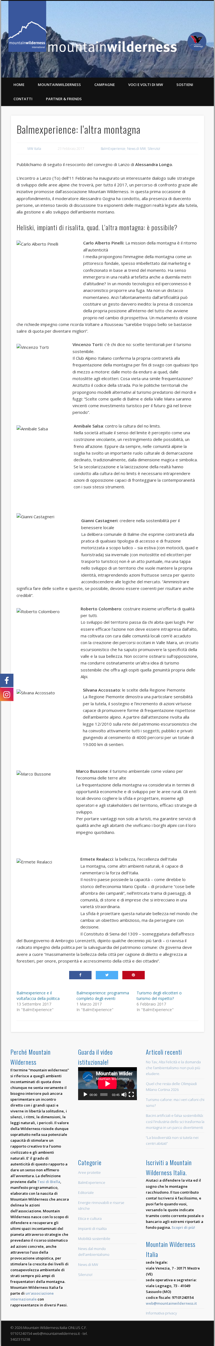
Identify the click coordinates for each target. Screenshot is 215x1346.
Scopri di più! (183, 1227)
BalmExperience (113, 148)
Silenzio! (154, 148)
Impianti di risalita (92, 1228)
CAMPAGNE (104, 84)
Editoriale (86, 1192)
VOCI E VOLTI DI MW (145, 84)
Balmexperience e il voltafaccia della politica (38, 995)
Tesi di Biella (48, 1181)
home (18, 84)
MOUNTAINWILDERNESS (59, 84)
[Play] (85, 1094)
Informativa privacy (161, 1313)
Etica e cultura (90, 1218)
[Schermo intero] (131, 1094)
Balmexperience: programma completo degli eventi (102, 995)
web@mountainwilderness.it (171, 1303)
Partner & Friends (64, 98)
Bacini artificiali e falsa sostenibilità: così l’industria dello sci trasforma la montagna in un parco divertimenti (175, 1121)
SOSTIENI (184, 84)
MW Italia (34, 148)
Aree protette (89, 1172)
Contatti (22, 98)
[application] (107, 1083)
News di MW (136, 148)
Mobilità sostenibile (94, 1238)
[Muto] (124, 1094)
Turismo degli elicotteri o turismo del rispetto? (159, 995)
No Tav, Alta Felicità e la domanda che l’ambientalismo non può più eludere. (173, 1067)
